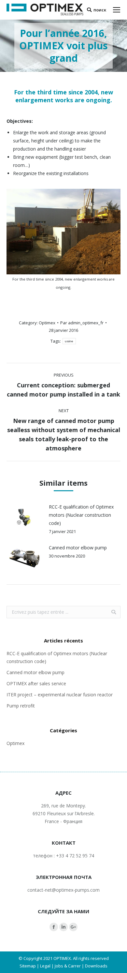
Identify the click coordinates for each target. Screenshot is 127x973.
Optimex (47, 323)
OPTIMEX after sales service (36, 683)
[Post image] (24, 517)
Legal (45, 966)
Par (82, 323)
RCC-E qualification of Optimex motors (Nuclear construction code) (81, 515)
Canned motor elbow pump (78, 547)
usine (69, 341)
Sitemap (28, 966)
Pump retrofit (21, 706)
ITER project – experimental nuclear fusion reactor (60, 694)
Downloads (96, 966)
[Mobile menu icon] (116, 10)
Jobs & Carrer (68, 966)
